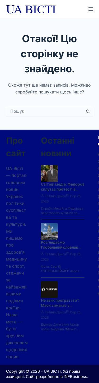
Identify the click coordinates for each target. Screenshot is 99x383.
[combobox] (44, 111)
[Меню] (90, 9)
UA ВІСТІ (31, 9)
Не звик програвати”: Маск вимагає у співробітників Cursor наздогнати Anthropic (61, 308)
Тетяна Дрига (55, 196)
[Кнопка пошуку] (88, 111)
